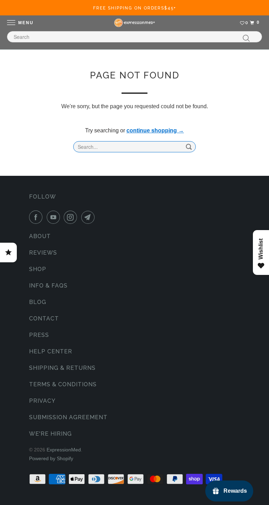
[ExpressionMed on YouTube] (55, 217)
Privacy (42, 400)
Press (39, 335)
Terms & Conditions (63, 384)
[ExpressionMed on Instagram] (72, 217)
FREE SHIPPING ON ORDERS (134, 8)
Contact (44, 318)
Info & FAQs (48, 285)
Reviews (43, 252)
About (40, 236)
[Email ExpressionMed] (89, 217)
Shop (37, 269)
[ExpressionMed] (134, 23)
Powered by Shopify (51, 458)
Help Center (50, 351)
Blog (37, 302)
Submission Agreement (68, 417)
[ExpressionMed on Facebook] (37, 217)
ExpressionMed (64, 449)
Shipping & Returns (62, 368)
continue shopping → (155, 130)
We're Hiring (50, 433)
